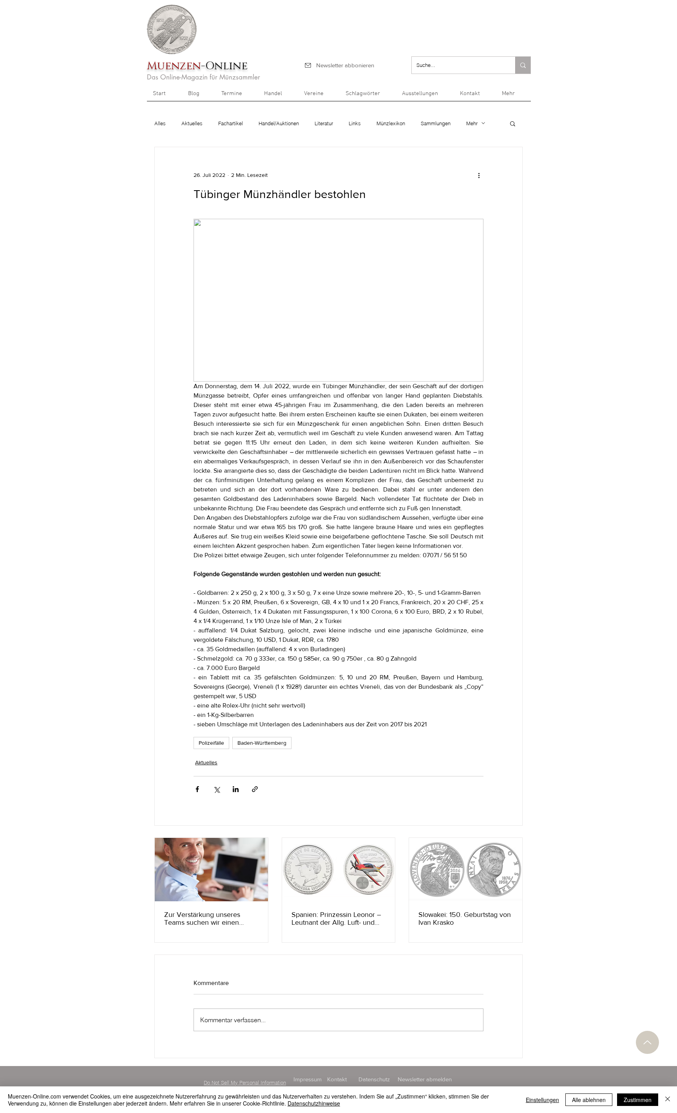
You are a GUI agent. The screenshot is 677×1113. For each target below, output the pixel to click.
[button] (513, 96)
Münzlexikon (391, 123)
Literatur (324, 123)
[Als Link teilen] (255, 789)
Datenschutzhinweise (314, 1103)
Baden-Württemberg (261, 743)
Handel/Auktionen (279, 123)
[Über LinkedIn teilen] (235, 789)
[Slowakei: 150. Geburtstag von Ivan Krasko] (465, 869)
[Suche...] (522, 65)
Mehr (472, 123)
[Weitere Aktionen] (478, 175)
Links (355, 123)
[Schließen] (667, 1100)
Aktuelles (192, 123)
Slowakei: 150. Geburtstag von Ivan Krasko (464, 918)
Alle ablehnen (589, 1100)
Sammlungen (436, 123)
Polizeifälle (211, 743)
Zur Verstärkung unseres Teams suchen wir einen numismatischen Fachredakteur (202, 918)
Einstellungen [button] (542, 1100)
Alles (160, 123)
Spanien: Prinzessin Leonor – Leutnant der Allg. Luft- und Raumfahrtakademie (336, 918)
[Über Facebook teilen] (197, 789)
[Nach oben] (647, 1042)
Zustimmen (638, 1100)
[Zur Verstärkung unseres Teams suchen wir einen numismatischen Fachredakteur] (211, 869)
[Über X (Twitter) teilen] (216, 789)
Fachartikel (230, 123)
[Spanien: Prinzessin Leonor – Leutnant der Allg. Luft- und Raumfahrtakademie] (338, 869)
